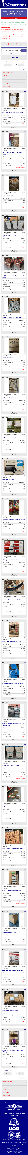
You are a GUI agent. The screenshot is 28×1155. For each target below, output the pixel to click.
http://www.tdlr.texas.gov (16, 1149)
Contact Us (11, 1113)
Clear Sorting (6, 86)
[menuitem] (14, 72)
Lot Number (6, 78)
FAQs (16, 1115)
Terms (12, 1115)
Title (4, 75)
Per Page (22, 69)
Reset (13, 57)
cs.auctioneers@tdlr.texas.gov (15, 1151)
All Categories (13, 53)
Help (23, 1113)
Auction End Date (7, 72)
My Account (18, 1113)
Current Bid (6, 84)
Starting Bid (6, 81)
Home (5, 1113)
